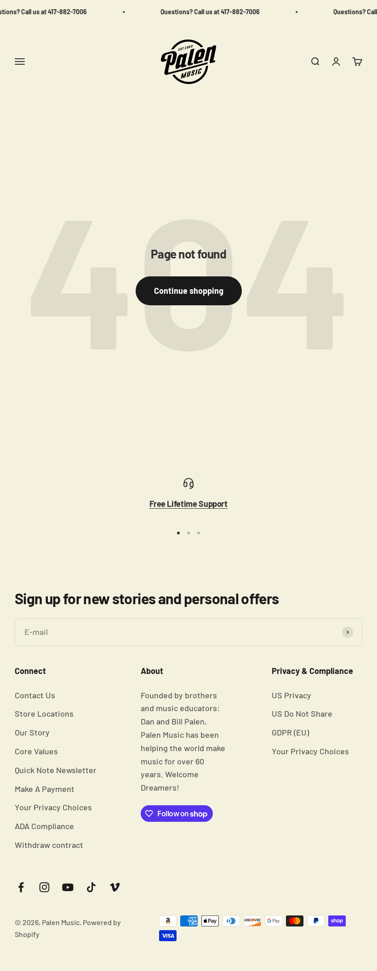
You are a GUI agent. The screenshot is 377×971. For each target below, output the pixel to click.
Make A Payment (44, 789)
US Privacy (291, 695)
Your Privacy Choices (53, 807)
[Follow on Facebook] (21, 887)
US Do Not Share (302, 713)
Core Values (36, 751)
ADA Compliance (44, 826)
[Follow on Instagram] (44, 887)
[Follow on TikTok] (91, 887)
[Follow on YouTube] (68, 887)
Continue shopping (188, 291)
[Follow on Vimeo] (115, 887)
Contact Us (35, 695)
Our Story (32, 732)
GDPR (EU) (290, 732)
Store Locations (44, 713)
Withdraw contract (49, 845)
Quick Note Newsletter (56, 770)
